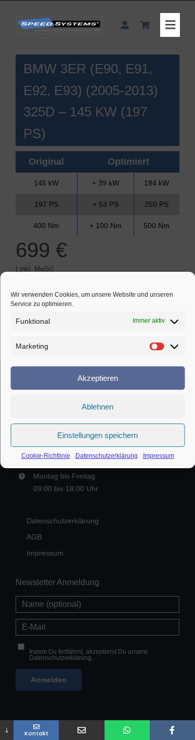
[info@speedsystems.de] (81, 730)
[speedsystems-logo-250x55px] (59, 19)
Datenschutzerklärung (106, 455)
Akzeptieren (97, 378)
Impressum (158, 455)
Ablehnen (97, 406)
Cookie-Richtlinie (45, 455)
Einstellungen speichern (97, 435)
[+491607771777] (127, 730)
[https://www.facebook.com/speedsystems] (172, 730)
